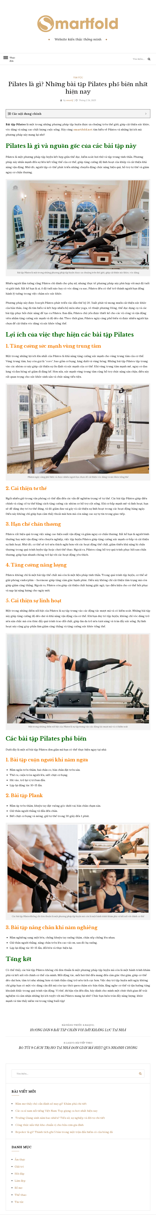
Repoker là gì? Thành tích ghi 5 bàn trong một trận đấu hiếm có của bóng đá (64, 1132)
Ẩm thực (20, 1159)
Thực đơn (11, 59)
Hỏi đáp (19, 1173)
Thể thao (20, 1195)
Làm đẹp (20, 1180)
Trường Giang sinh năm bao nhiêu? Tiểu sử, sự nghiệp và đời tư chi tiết (60, 1118)
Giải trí (19, 1166)
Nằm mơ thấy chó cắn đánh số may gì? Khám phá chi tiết (51, 1103)
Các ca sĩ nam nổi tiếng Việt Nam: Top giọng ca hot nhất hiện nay (56, 1110)
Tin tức (78, 77)
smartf (69, 100)
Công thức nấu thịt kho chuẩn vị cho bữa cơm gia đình (49, 1125)
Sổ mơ (18, 1187)
